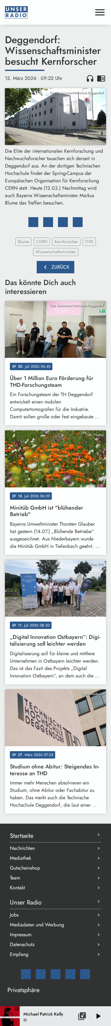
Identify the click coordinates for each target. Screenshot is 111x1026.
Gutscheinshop (25, 867)
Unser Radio (26, 902)
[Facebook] (41, 974)
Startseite (21, 835)
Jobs (14, 914)
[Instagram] (55, 974)
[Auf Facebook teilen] (33, 222)
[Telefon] (70, 974)
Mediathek (20, 858)
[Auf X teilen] (48, 222)
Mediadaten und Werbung (37, 924)
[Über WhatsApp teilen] (63, 222)
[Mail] (26, 974)
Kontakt (17, 887)
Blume (23, 241)
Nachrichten (22, 848)
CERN (41, 241)
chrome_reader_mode (101, 78)
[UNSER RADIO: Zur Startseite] (48, 12)
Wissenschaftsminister (55, 252)
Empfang (19, 954)
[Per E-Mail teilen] (78, 222)
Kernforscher (66, 241)
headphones (90, 78)
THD (89, 241)
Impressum (20, 934)
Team (15, 877)
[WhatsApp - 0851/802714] (85, 974)
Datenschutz (22, 944)
